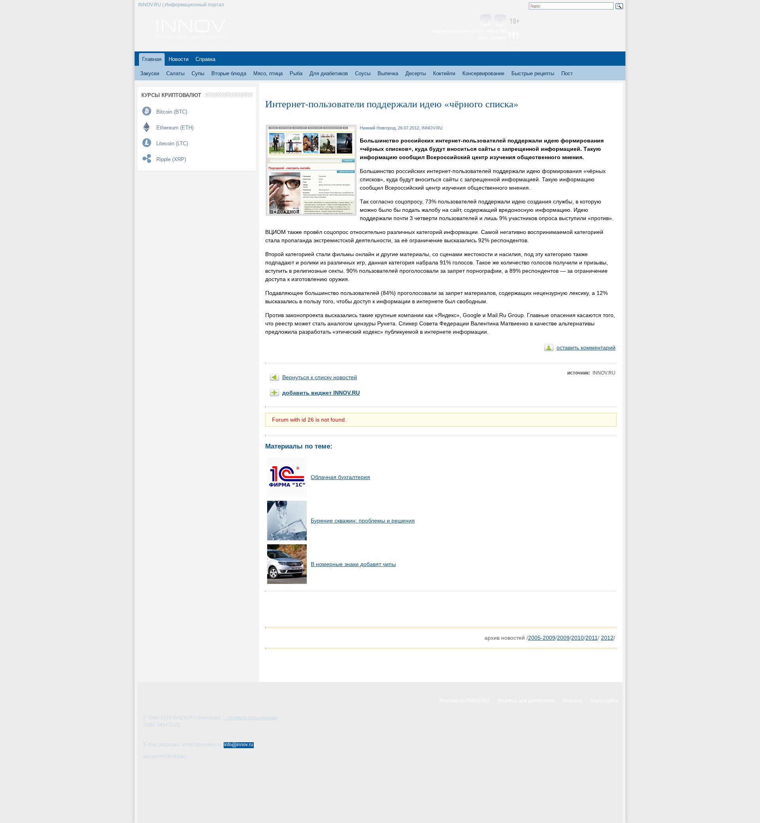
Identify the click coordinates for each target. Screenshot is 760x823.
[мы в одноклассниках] (500, 21)
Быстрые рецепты (532, 73)
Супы (198, 73)
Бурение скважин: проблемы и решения (363, 520)
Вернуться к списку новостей (319, 377)
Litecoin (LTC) (172, 143)
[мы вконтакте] (485, 21)
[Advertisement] (357, 609)
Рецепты (572, 700)
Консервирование (483, 73)
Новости (178, 59)
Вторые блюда (228, 73)
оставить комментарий (586, 347)
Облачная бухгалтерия (340, 477)
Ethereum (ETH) (175, 128)
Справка (205, 59)
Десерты (415, 73)
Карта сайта (604, 700)
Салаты (175, 73)
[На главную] (191, 36)
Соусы (362, 73)
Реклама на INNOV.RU (464, 700)
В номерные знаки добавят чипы (353, 564)
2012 (607, 638)
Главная (152, 59)
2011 (591, 638)
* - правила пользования (249, 717)
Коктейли (444, 73)
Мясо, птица (268, 73)
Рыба (296, 73)
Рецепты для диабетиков (526, 700)
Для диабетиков (329, 73)
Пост (567, 73)
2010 (577, 638)
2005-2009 (541, 638)
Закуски (149, 73)
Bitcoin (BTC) (171, 112)
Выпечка (388, 73)
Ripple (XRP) (171, 159)
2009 (563, 638)
